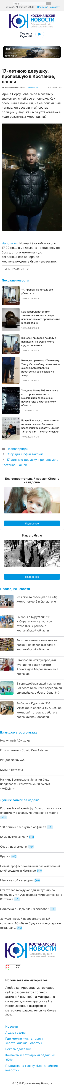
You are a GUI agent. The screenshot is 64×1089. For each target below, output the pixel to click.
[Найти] (48, 3)
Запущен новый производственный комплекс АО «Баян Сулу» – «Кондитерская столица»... (31, 923)
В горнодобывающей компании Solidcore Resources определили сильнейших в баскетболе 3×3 (39, 688)
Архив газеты (15, 1032)
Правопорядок (32, 87)
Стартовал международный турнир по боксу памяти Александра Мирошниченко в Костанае (31, 894)
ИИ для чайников (12, 760)
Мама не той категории (17, 880)
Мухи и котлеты (11, 769)
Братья (5, 856)
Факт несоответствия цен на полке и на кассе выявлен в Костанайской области (37, 644)
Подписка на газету (48, 7)
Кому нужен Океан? (14, 837)
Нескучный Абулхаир (15, 740)
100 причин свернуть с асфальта (23, 827)
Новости (11, 1026)
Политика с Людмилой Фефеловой (24, 909)
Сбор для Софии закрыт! (25, 454)
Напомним (10, 243)
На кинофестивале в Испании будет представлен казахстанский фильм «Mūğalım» (25, 784)
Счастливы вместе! (13, 846)
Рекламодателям (18, 1049)
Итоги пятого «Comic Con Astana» (24, 750)
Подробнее (32, 523)
